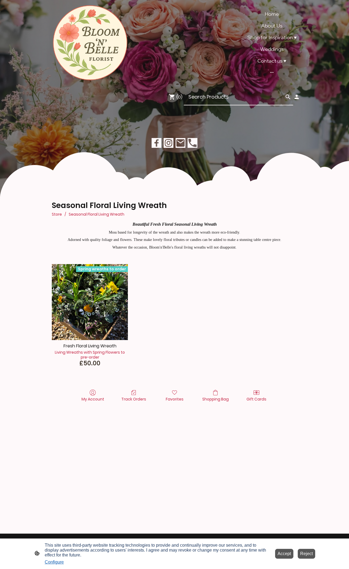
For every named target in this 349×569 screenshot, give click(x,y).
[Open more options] (272, 72)
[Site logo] (90, 43)
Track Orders (133, 399)
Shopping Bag (215, 399)
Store (57, 214)
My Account (93, 399)
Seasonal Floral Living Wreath (96, 214)
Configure (54, 562)
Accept (284, 553)
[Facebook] (156, 143)
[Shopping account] (296, 97)
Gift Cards (256, 399)
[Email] (180, 143)
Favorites (174, 399)
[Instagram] (168, 143)
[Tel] (192, 143)
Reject (306, 553)
